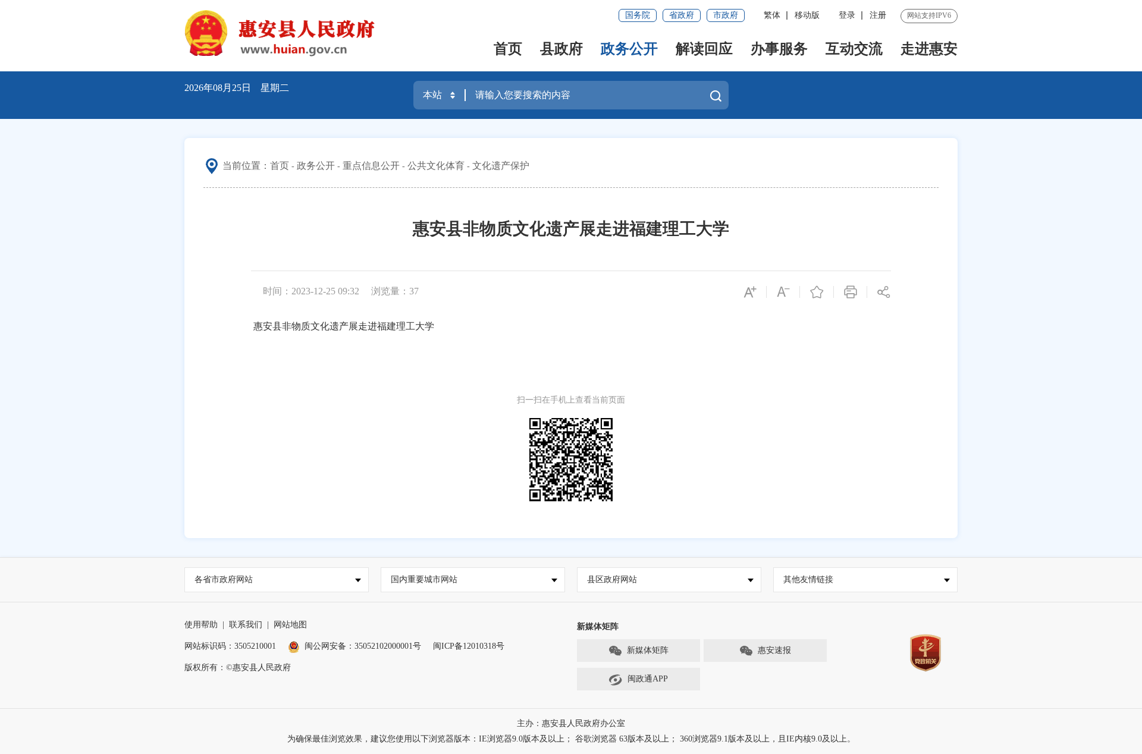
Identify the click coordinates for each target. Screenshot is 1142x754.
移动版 (807, 15)
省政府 (681, 15)
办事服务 (779, 48)
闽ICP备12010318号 (468, 646)
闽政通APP (648, 678)
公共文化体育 (436, 166)
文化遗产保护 (500, 166)
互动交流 (854, 48)
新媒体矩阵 (648, 650)
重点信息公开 (371, 166)
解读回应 (704, 48)
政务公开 (629, 48)
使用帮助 (201, 624)
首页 (508, 48)
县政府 (561, 48)
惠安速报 (774, 650)
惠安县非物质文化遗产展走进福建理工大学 (343, 326)
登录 (847, 15)
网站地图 (290, 624)
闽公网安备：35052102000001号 (363, 646)
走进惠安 (929, 48)
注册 (878, 15)
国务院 (637, 15)
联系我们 (245, 624)
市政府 (725, 15)
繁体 (772, 15)
